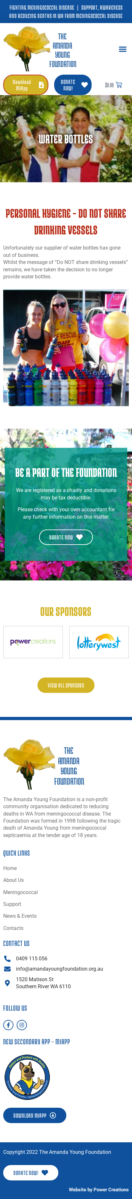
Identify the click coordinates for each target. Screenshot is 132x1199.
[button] (122, 49)
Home (10, 868)
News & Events (20, 916)
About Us (13, 880)
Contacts (13, 928)
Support (12, 904)
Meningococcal (20, 892)
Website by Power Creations (99, 1190)
